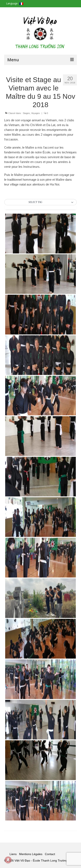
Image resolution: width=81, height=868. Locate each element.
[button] (40, 202)
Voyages (35, 113)
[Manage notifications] (8, 860)
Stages (26, 113)
